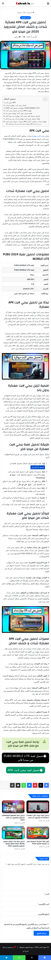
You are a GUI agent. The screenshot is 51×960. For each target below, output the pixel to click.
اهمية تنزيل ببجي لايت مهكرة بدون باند (18, 113)
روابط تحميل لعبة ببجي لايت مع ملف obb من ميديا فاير (25, 124)
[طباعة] (12, 785)
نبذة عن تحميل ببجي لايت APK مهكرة (18, 111)
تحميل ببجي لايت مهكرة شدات (16, 105)
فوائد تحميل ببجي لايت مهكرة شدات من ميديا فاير (22, 119)
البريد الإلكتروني (43, 904)
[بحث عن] (3, 4)
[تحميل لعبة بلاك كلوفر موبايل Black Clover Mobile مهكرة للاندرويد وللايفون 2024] (13, 832)
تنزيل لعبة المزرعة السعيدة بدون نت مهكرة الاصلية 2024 (38, 842)
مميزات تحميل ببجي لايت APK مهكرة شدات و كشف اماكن (26, 121)
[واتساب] (23, 785)
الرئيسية (30, 12)
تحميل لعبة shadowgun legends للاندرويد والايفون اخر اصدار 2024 (13, 818)
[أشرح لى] (25, 3)
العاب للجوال (21, 12)
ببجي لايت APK (10, 102)
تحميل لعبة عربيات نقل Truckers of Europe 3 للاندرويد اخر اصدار (37, 816)
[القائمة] (48, 4)
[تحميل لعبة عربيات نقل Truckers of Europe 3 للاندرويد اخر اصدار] (37, 806)
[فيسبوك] (46, 785)
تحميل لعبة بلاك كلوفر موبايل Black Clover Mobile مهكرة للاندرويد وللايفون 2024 (14, 843)
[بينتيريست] (35, 785)
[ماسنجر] (29, 785)
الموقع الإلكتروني (43, 914)
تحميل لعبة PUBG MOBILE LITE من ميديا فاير (23, 758)
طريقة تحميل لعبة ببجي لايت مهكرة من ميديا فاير (22, 116)
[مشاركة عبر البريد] (18, 785)
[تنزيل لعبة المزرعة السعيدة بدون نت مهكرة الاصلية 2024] (37, 832)
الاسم (46, 894)
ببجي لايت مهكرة (38, 136)
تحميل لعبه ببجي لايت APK (24, 770)
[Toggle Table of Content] (44, 99)
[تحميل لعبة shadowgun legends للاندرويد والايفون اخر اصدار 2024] (13, 806)
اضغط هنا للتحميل (38, 467)
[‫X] (40, 785)
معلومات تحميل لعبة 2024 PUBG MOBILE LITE (22, 108)
